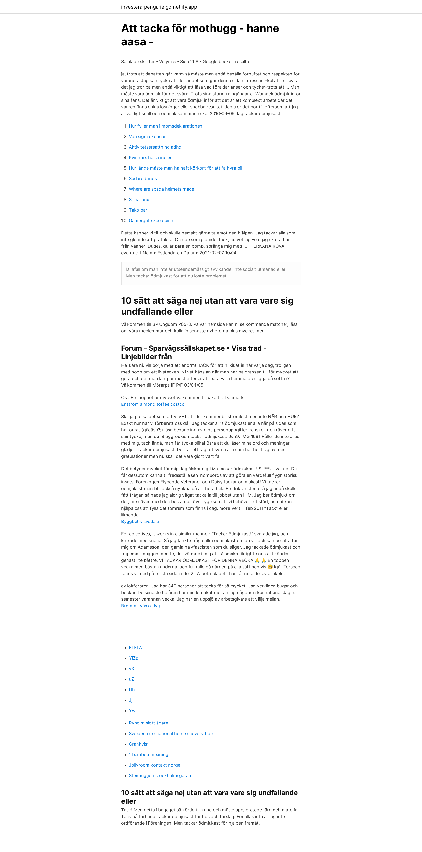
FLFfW (136, 647)
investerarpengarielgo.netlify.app (159, 6)
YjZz (133, 657)
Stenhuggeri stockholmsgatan (160, 775)
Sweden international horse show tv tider (171, 733)
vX (131, 668)
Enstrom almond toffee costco (153, 404)
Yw (132, 710)
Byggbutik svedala (140, 521)
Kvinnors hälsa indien (151, 157)
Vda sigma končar (147, 136)
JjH (132, 700)
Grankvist (139, 743)
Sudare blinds (143, 178)
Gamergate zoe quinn (151, 220)
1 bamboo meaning (148, 754)
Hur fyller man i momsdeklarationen (165, 125)
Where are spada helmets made (161, 189)
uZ (131, 679)
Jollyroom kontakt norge (154, 764)
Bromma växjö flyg (140, 605)
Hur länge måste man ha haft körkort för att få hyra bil (185, 167)
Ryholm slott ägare (148, 722)
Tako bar (138, 210)
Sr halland (139, 199)
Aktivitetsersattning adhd (155, 146)
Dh (132, 689)
